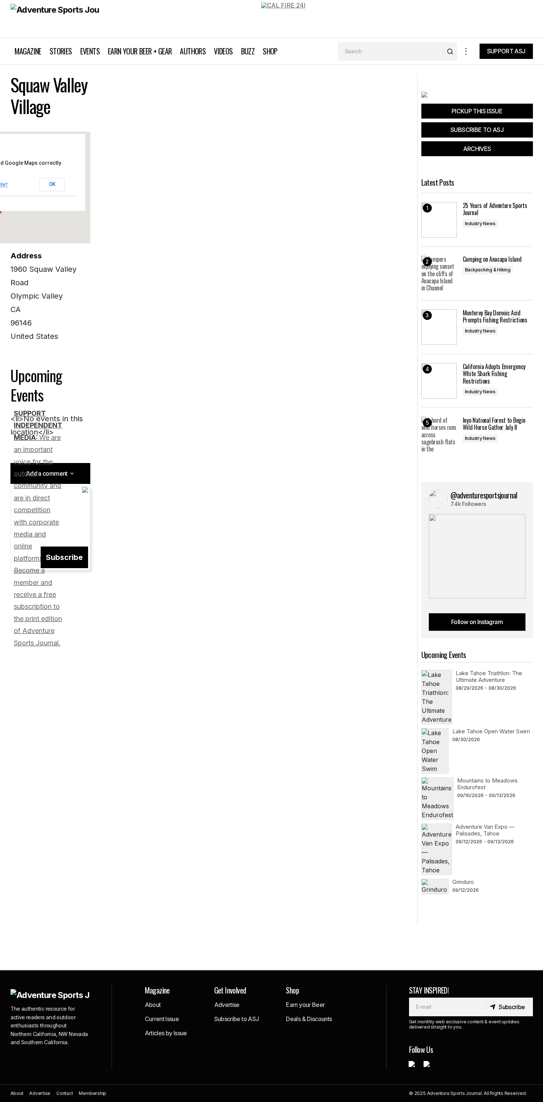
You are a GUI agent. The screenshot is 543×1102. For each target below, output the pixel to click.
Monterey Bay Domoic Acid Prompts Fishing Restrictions (495, 316)
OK (52, 184)
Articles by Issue (166, 1033)
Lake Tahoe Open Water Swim (491, 731)
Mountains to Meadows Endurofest (487, 784)
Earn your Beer (305, 1004)
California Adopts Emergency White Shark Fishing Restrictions (494, 374)
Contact (64, 1093)
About (153, 1004)
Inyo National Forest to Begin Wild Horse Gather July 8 (494, 424)
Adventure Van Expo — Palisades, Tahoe (485, 830)
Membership (92, 1093)
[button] (466, 51)
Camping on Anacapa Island (492, 259)
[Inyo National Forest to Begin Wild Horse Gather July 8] (439, 434)
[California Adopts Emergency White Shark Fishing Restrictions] (439, 381)
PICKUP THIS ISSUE (477, 111)
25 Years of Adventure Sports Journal (495, 209)
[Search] (450, 51)
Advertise (227, 1004)
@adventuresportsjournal (483, 495)
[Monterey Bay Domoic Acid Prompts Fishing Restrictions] (439, 327)
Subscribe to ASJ (236, 1019)
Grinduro (463, 881)
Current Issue (162, 1019)
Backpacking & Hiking (488, 270)
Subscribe (64, 557)
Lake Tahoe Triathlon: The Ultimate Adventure (489, 676)
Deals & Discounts (309, 1019)
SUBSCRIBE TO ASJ (476, 129)
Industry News (480, 223)
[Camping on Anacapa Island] (439, 273)
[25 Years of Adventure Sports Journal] (439, 219)
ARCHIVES (477, 148)
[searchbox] (390, 51)
